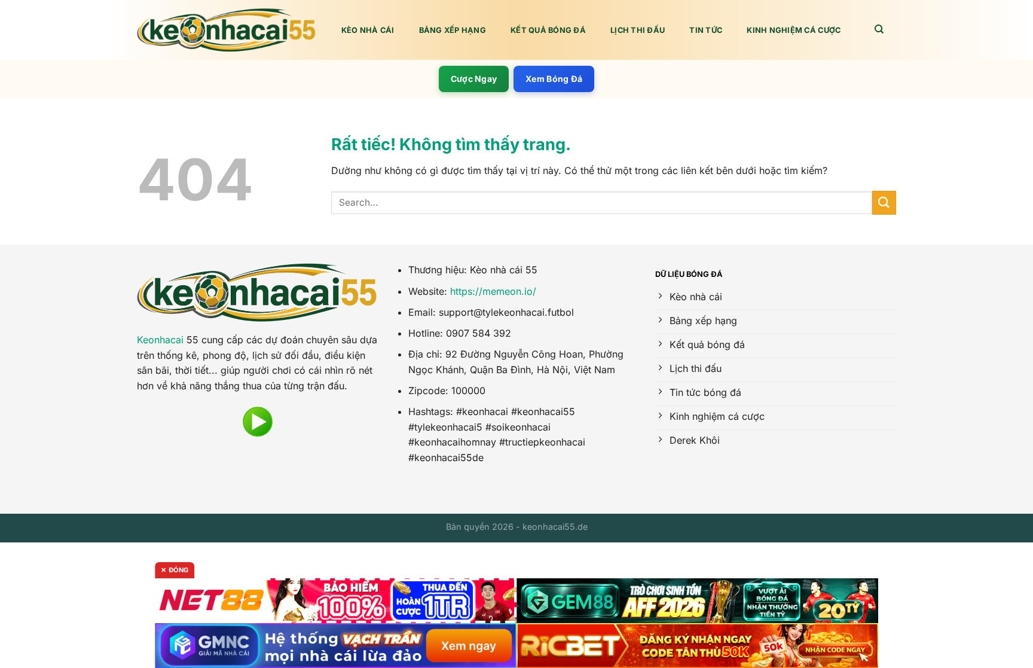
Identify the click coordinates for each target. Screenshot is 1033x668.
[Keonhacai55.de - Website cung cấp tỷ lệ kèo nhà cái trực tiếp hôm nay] (226, 30)
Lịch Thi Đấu (637, 30)
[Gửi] (884, 202)
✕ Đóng (174, 570)
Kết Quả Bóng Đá (548, 30)
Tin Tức (705, 30)
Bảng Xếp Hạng (452, 30)
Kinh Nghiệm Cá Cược (794, 30)
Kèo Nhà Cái (368, 30)
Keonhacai (160, 340)
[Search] (879, 29)
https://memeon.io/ (493, 291)
